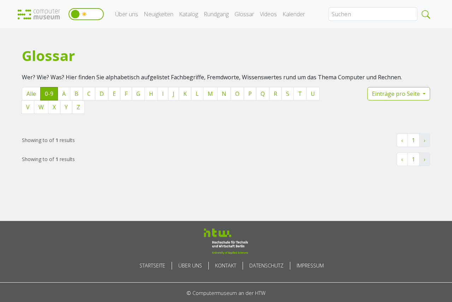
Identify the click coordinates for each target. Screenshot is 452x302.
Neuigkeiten (158, 14)
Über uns (126, 14)
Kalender (293, 14)
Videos (268, 14)
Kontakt (225, 265)
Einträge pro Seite (396, 94)
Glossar (244, 14)
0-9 (49, 94)
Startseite (152, 265)
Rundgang (216, 14)
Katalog (188, 14)
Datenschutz (266, 265)
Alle (31, 94)
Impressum (310, 265)
